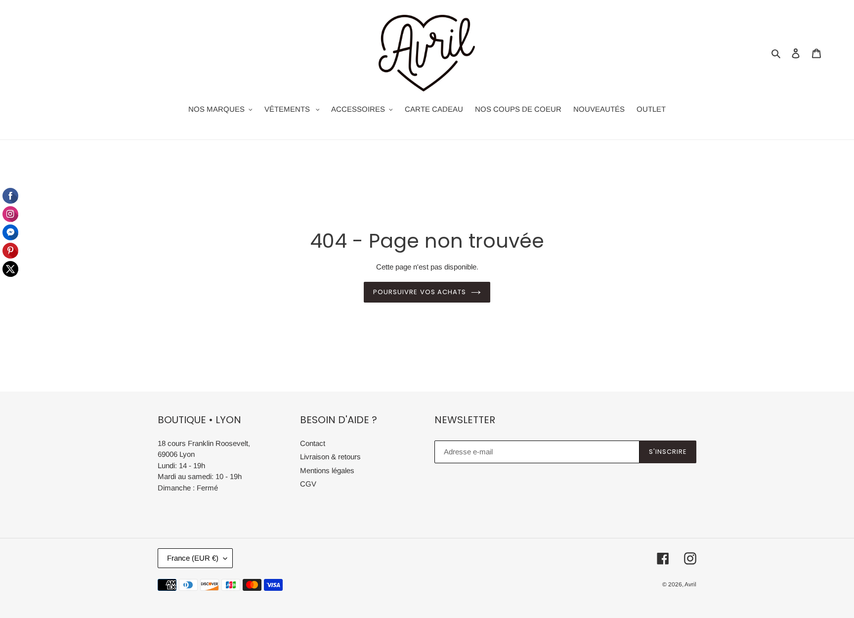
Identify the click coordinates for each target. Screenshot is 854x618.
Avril (690, 584)
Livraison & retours (330, 456)
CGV (308, 484)
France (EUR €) (192, 558)
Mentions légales (327, 470)
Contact (312, 443)
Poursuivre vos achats (419, 292)
